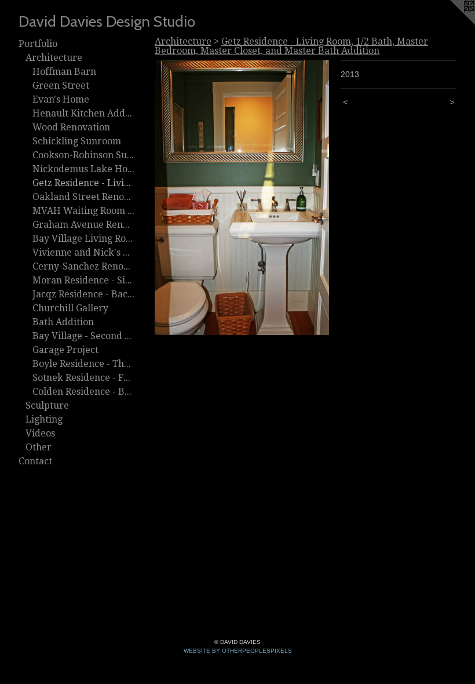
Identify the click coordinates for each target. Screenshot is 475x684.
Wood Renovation (71, 127)
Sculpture (47, 405)
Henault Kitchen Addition (83, 113)
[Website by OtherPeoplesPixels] (452, 23)
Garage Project (65, 349)
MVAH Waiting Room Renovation (83, 210)
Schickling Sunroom (76, 141)
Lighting (44, 419)
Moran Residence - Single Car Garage (83, 280)
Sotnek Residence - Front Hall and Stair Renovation (83, 377)
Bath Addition (63, 322)
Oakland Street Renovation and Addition (83, 196)
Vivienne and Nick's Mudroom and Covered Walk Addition (83, 252)
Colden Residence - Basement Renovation (83, 391)
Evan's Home (60, 99)
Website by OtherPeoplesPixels (238, 650)
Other (38, 447)
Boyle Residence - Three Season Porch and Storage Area (83, 363)
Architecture (53, 57)
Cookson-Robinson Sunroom (83, 155)
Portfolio (38, 43)
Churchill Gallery (70, 308)
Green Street (60, 85)
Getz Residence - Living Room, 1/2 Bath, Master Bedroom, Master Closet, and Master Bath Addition (83, 182)
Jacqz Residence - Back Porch (83, 294)
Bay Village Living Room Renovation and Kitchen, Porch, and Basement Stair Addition (83, 238)
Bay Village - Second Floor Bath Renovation (83, 335)
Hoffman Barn (64, 71)
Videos (40, 433)
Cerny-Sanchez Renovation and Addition (83, 266)
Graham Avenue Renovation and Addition (83, 224)
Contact (35, 461)
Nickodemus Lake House (83, 168)
